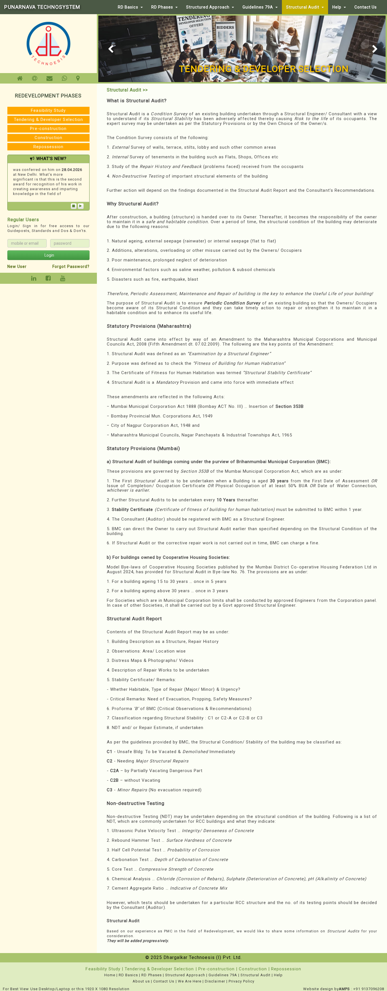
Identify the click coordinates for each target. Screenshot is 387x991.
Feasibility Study (48, 110)
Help (336, 7)
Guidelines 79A (258, 7)
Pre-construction (48, 128)
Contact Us (365, 7)
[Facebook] (48, 278)
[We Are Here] (78, 78)
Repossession (48, 146)
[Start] (81, 206)
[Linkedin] (34, 278)
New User (17, 266)
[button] (105, 49)
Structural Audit (302, 7)
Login (49, 255)
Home (109, 975)
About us (141, 981)
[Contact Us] (49, 78)
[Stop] (73, 206)
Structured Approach (207, 7)
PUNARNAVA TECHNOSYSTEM (42, 7)
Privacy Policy (242, 981)
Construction (48, 137)
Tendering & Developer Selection (48, 119)
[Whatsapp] (64, 78)
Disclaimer (215, 981)
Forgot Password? (71, 266)
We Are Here (189, 981)
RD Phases (162, 7)
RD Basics (128, 7)
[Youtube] (62, 278)
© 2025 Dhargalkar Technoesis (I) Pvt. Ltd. (193, 957)
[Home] (20, 78)
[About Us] (34, 78)
